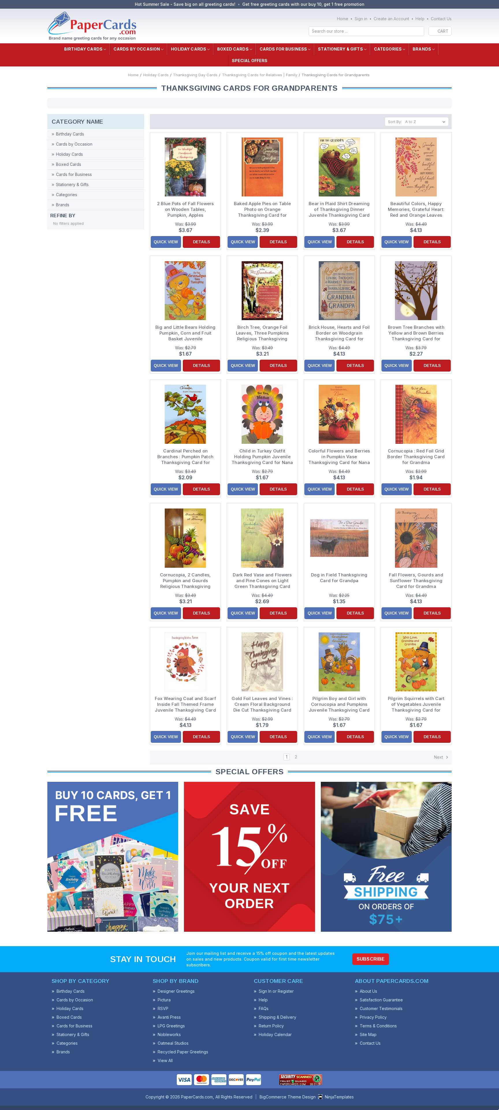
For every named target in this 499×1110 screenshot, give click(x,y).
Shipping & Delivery (277, 1017)
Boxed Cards (233, 49)
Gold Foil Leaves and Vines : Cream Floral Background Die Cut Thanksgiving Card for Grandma (262, 704)
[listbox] (426, 121)
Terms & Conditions (378, 1025)
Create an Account (391, 18)
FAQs (264, 1008)
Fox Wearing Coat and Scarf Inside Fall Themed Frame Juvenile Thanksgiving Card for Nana (185, 704)
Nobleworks (169, 1034)
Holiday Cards (188, 49)
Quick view (166, 242)
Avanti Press (169, 1017)
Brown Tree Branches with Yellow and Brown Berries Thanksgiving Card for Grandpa (416, 333)
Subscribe (371, 959)
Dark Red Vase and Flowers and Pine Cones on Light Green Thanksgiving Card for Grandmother (262, 580)
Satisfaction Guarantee (381, 999)
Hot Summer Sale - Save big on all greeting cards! (185, 4)
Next (439, 757)
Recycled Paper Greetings (183, 1051)
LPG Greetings (171, 1025)
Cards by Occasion (136, 49)
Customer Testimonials (381, 1008)
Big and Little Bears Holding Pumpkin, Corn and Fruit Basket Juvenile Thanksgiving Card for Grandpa (185, 333)
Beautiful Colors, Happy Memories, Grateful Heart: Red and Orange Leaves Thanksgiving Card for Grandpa (416, 209)
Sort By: (395, 121)
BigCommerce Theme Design (288, 1096)
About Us (368, 991)
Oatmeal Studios (173, 1043)
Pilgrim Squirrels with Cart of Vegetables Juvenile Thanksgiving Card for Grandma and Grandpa (416, 704)
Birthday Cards (83, 49)
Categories (388, 49)
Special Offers (250, 60)
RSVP (163, 1008)
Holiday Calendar (275, 1034)
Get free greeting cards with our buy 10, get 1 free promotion (303, 4)
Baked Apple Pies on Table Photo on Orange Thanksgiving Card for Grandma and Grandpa (262, 209)
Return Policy (271, 1025)
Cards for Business (283, 49)
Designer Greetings (176, 991)
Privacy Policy (373, 1017)
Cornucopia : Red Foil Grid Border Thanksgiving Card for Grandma (416, 456)
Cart (442, 31)
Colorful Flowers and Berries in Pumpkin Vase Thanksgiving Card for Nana (339, 456)
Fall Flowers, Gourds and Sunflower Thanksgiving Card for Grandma (416, 580)
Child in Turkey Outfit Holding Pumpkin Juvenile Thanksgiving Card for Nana (262, 456)
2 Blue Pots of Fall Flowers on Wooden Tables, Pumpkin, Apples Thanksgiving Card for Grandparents (185, 209)
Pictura (164, 999)
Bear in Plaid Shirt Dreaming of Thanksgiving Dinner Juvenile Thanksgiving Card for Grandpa (339, 209)
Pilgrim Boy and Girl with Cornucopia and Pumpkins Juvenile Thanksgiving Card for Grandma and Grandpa (339, 704)
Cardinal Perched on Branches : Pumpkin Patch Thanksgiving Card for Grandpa (185, 456)
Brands (422, 49)
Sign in (361, 18)
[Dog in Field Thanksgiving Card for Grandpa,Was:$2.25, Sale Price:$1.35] (339, 537)
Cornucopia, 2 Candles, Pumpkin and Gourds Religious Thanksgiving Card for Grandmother (185, 580)
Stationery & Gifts (340, 49)
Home (342, 18)
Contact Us (441, 18)
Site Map (368, 1034)
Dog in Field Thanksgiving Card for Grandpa (339, 577)
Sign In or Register (276, 991)
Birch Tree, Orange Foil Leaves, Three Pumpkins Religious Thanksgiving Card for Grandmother (262, 333)
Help (420, 18)
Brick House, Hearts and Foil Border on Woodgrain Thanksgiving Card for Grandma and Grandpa (339, 333)
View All (165, 1060)
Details (201, 242)
